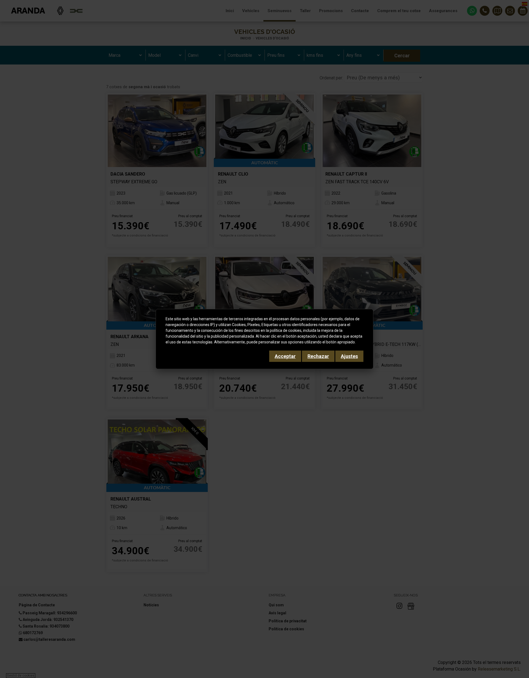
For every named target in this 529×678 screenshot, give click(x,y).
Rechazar (318, 356)
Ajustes (349, 356)
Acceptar (285, 356)
